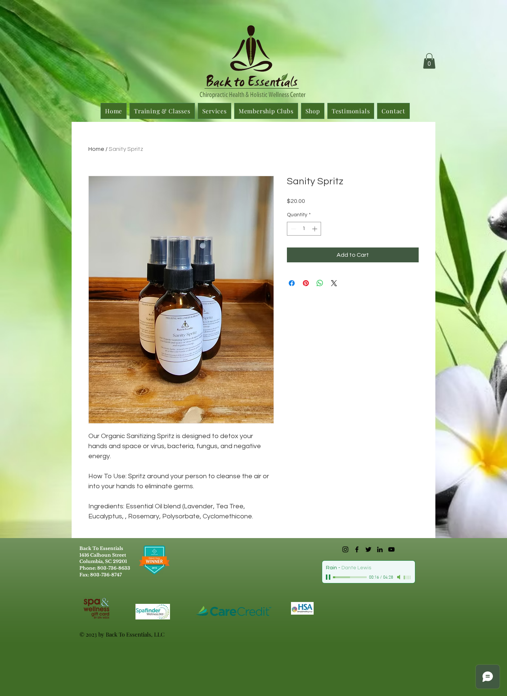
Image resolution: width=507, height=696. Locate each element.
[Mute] (399, 577)
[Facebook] (357, 549)
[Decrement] (292, 228)
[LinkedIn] (380, 549)
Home (96, 149)
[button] (429, 61)
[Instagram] (345, 549)
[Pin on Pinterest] (305, 283)
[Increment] (315, 228)
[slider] (407, 577)
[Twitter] (368, 549)
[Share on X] (334, 283)
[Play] (329, 577)
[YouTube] (391, 549)
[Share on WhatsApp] (319, 283)
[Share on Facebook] (291, 283)
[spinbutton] (304, 228)
